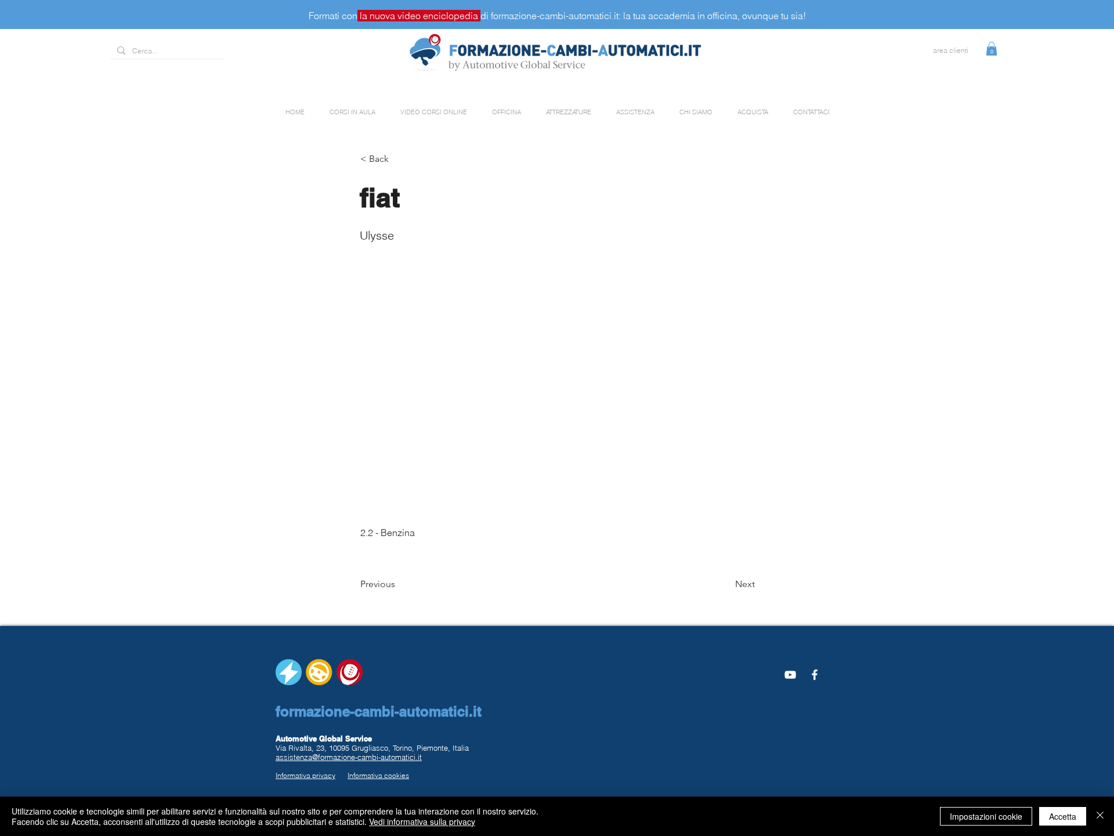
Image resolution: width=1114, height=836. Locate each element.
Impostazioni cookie (986, 816)
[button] (991, 49)
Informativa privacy (305, 775)
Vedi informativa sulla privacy (422, 821)
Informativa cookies (378, 775)
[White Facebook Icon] (815, 675)
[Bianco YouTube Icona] (790, 675)
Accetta (1062, 816)
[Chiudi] (1100, 816)
